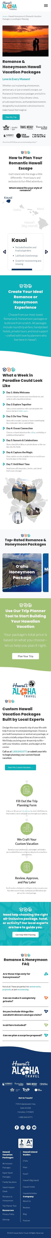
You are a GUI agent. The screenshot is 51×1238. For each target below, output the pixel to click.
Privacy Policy (8, 1214)
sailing (32, 432)
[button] (25, 976)
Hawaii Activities (30, 1193)
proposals (6, 989)
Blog (25, 1214)
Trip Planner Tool (9, 1206)
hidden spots (23, 411)
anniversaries (35, 986)
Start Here (22, 587)
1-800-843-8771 (25, 1117)
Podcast (26, 1220)
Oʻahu (25, 1161)
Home (4, 16)
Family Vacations (9, 1182)
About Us (27, 1201)
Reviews (26, 1207)
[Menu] (46, 5)
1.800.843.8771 (19, 751)
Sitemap (6, 1219)
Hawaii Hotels (29, 1187)
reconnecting (22, 989)
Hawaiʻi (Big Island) (31, 1180)
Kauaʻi (25, 1174)
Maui (25, 1167)
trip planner (25, 811)
